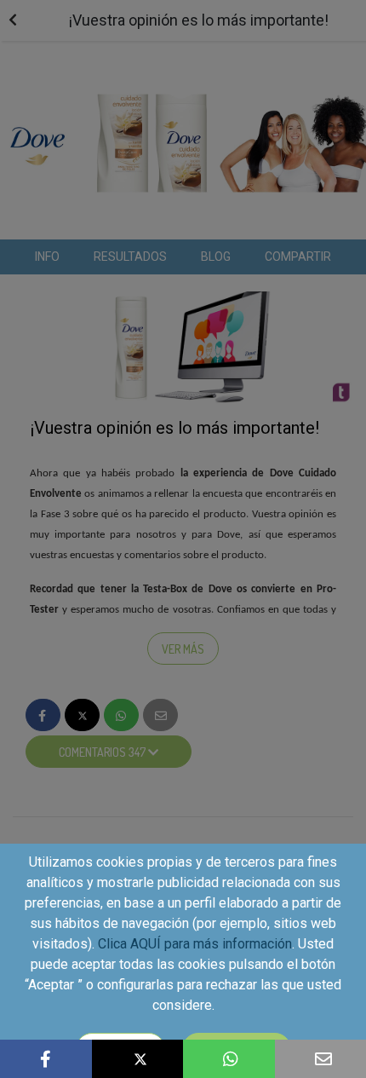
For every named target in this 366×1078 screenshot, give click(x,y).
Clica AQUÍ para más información (195, 944)
